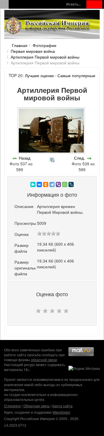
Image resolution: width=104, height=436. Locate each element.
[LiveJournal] (71, 184)
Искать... (73, 4)
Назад (24, 158)
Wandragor (61, 412)
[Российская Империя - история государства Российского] (47, 25)
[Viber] (58, 184)
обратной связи (44, 359)
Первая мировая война (33, 51)
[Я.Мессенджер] (33, 184)
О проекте (12, 405)
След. (79, 158)
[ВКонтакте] (39, 184)
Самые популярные (76, 75)
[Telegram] (52, 184)
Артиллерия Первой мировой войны (45, 57)
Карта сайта (62, 405)
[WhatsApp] (64, 184)
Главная (19, 45)
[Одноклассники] (45, 184)
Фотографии (44, 45)
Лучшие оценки (39, 75)
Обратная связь (36, 405)
